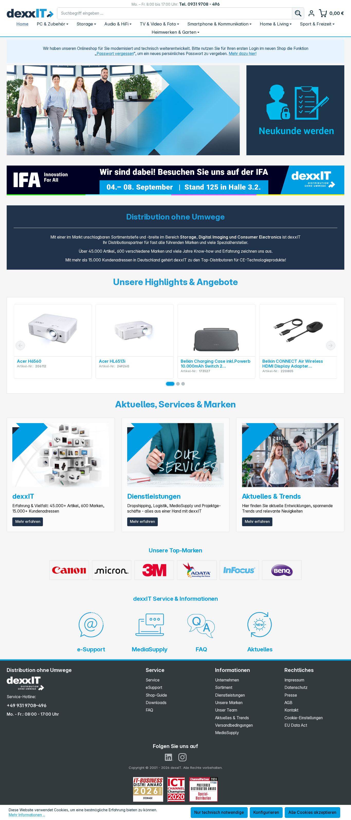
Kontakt (291, 710)
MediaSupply (227, 732)
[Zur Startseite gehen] (30, 13)
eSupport (154, 687)
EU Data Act (295, 725)
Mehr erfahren (27, 521)
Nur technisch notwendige (219, 812)
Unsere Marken (229, 702)
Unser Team (226, 710)
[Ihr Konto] (311, 13)
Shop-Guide (156, 695)
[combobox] (174, 13)
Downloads (156, 702)
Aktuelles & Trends (232, 717)
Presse (290, 695)
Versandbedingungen (234, 725)
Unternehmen (227, 680)
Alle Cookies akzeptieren (312, 812)
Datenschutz (296, 687)
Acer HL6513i (112, 361)
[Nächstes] (331, 345)
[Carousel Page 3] (183, 384)
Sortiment (223, 687)
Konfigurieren (266, 812)
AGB (288, 702)
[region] (123, 110)
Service (153, 680)
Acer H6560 (29, 361)
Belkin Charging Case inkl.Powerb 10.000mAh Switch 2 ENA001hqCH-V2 (216, 364)
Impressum (294, 680)
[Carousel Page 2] (178, 384)
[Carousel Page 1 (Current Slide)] (170, 384)
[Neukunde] (295, 109)
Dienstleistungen (230, 695)
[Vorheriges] (20, 345)
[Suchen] (298, 13)
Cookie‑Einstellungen (303, 717)
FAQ (149, 710)
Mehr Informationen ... (27, 815)
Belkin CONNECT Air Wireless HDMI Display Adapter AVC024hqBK (292, 364)
